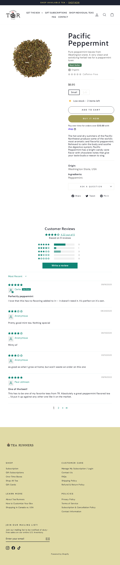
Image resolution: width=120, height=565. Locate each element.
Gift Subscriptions (56, 12)
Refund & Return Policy (73, 484)
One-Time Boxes (14, 476)
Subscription (12, 468)
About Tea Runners (15, 499)
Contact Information (71, 511)
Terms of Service (70, 503)
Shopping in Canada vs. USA (20, 507)
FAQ (54, 17)
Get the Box (33, 12)
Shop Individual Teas (81, 12)
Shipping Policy (69, 480)
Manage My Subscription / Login (77, 468)
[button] (44, 245)
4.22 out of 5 (68, 234)
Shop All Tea (12, 480)
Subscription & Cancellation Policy (79, 507)
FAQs (64, 476)
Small (74, 92)
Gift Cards (11, 484)
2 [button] (58, 407)
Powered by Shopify (60, 554)
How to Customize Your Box (19, 503)
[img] (15, 284)
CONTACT (63, 17)
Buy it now (91, 118)
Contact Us (67, 472)
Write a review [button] (60, 265)
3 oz (85, 92)
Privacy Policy (68, 499)
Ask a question (91, 186)
